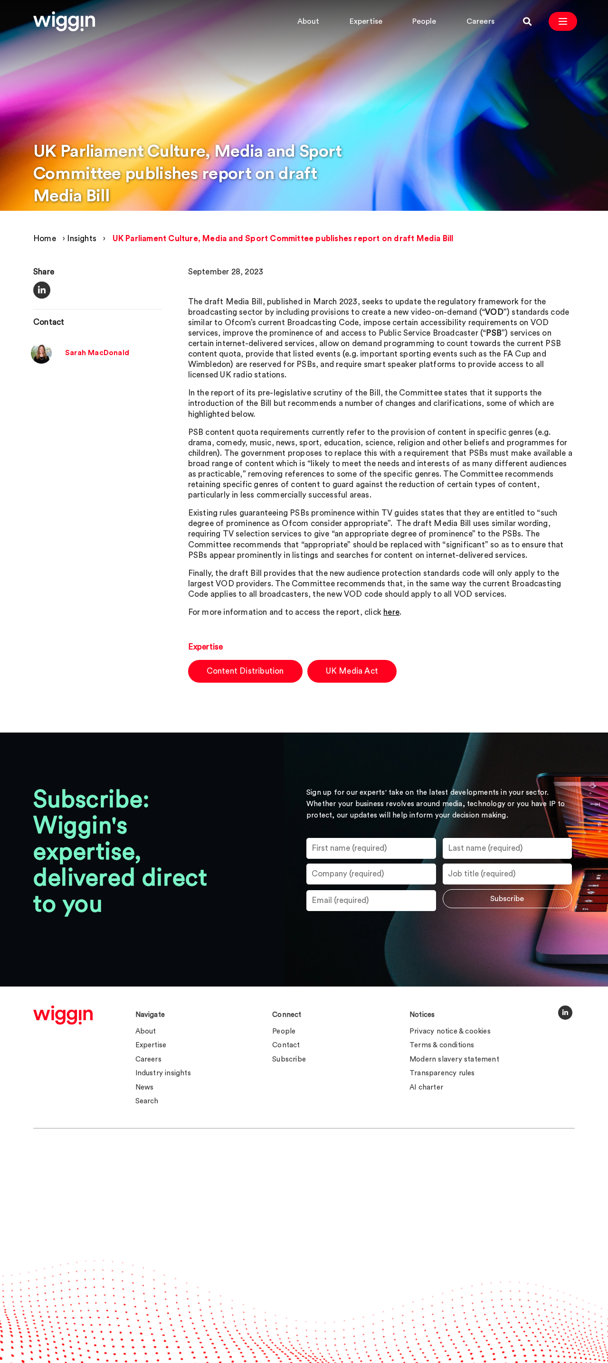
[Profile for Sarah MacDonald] (41, 361)
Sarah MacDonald (97, 353)
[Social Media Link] (565, 1013)
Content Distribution (245, 671)
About (308, 21)
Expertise (366, 21)
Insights (81, 239)
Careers (480, 21)
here (391, 612)
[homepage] (63, 1015)
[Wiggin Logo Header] (64, 21)
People (424, 21)
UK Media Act (352, 671)
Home (44, 239)
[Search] (527, 21)
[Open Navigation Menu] (563, 21)
